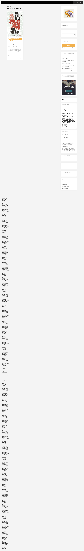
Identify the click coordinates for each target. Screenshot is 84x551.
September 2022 (5, 256)
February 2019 (5, 309)
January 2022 (5, 266)
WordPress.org (65, 188)
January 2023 (5, 251)
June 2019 (4, 304)
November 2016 (5, 341)
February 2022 (5, 264)
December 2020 (5, 282)
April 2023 (4, 247)
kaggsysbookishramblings (67, 118)
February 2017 (5, 338)
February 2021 (5, 279)
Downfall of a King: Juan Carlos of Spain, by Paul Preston (68, 138)
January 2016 (4, 351)
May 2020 (4, 290)
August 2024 (4, 227)
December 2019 (5, 296)
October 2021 (4, 269)
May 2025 (4, 216)
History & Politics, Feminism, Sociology (14, 39)
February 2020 (5, 294)
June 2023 (4, 245)
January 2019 (4, 310)
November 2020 (5, 283)
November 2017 (5, 327)
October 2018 (4, 314)
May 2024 (4, 231)
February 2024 (5, 235)
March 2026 (4, 204)
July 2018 (4, 317)
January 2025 (5, 221)
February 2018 (5, 323)
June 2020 (4, 289)
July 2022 (4, 258)
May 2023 (4, 246)
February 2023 (5, 249)
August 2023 (4, 242)
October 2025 (5, 210)
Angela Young (64, 115)
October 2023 (5, 240)
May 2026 (4, 201)
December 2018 (5, 311)
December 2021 (5, 267)
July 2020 (4, 288)
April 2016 (4, 349)
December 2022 (5, 252)
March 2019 (4, 307)
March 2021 (4, 278)
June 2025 (4, 215)
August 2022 (4, 257)
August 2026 (4, 198)
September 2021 (5, 270)
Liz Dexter (64, 124)
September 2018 (5, 315)
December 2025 (5, 208)
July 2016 (4, 346)
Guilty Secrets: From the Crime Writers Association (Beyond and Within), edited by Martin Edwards (68, 121)
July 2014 (4, 364)
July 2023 (4, 243)
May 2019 (4, 305)
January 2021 (4, 280)
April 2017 (4, 336)
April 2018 (4, 321)
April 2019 (4, 306)
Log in (63, 182)
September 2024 (5, 226)
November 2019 (5, 298)
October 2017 (4, 328)
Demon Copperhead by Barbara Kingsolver (68, 61)
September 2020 (5, 285)
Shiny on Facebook (66, 155)
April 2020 (4, 291)
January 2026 (5, 206)
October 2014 (4, 362)
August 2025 (4, 213)
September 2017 (5, 330)
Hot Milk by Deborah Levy (67, 70)
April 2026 (4, 203)
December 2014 (5, 360)
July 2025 (4, 214)
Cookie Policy (25, 2)
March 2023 (4, 248)
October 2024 (5, 225)
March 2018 (4, 322)
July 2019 (4, 302)
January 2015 (4, 359)
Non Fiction (11, 40)
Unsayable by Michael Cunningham (67, 110)
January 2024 (5, 236)
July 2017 (4, 332)
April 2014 (4, 365)
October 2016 (4, 342)
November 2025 (5, 209)
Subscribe (68, 45)
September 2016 (5, 343)
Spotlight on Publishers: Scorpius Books (67, 126)
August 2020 (4, 286)
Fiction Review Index (66, 63)
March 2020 (4, 293)
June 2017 (4, 333)
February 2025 (5, 220)
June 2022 (4, 259)
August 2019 (4, 301)
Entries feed (64, 184)
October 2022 (5, 254)
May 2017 (4, 334)
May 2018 (4, 320)
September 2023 (5, 241)
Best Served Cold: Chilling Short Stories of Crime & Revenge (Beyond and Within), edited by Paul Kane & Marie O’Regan (68, 142)
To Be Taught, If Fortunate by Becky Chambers (68, 66)
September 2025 (5, 211)
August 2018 (4, 316)
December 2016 (5, 339)
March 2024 (4, 233)
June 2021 (4, 274)
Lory (63, 107)
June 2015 (4, 357)
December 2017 (5, 326)
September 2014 (5, 363)
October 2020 (5, 284)
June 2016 (4, 347)
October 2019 (4, 299)
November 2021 (5, 268)
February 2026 (5, 205)
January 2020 (5, 295)
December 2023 (5, 237)
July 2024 (4, 229)
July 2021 (4, 273)
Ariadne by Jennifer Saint (67, 68)
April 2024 (4, 232)
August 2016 (4, 344)
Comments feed (65, 186)
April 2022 (4, 262)
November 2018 (5, 312)
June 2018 (4, 318)
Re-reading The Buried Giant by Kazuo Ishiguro (68, 58)
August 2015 (4, 354)
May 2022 (4, 261)
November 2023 (5, 238)
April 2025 (4, 217)
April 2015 (4, 358)
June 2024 (4, 230)
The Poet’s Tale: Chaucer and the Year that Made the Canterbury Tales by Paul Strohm (15, 44)
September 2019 (5, 300)
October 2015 (4, 353)
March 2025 (4, 219)
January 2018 (4, 325)
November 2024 (5, 224)
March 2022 (4, 263)
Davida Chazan (65, 112)
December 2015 (5, 352)
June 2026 (4, 200)
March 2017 (4, 337)
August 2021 (4, 272)
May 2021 (4, 275)
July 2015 (4, 355)
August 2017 (4, 331)
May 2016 (4, 348)
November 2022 (5, 253)
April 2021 (4, 277)
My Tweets (64, 99)
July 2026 (4, 199)
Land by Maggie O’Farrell (67, 113)
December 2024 (5, 222)
